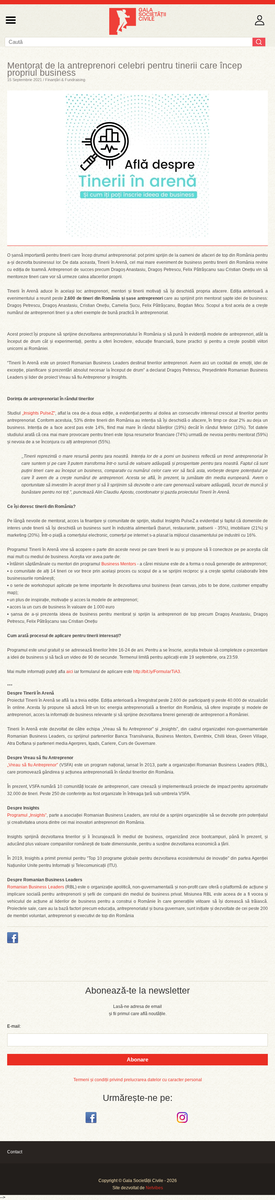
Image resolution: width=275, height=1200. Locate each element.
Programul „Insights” (27, 815)
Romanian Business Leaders (35, 887)
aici (69, 671)
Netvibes (154, 1187)
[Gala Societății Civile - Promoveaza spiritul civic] (137, 33)
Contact (14, 1151)
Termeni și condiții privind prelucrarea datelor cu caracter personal (137, 1079)
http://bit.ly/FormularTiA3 (156, 671)
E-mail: (14, 1026)
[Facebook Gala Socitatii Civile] (92, 1123)
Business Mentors (118, 563)
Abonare (137, 1059)
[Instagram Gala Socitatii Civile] (183, 1123)
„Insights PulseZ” (38, 413)
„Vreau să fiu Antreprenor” (32, 764)
